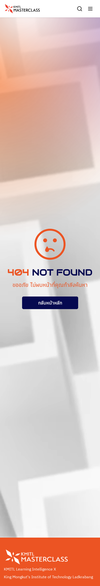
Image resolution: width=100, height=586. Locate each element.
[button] (90, 9)
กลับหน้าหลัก (50, 303)
